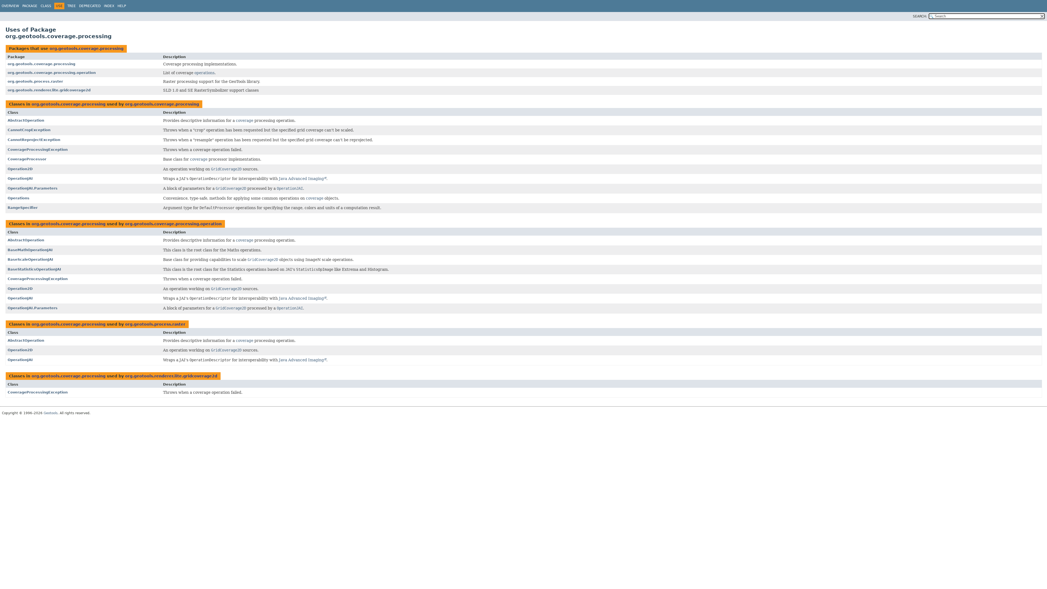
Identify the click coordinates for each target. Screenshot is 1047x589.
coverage (244, 120)
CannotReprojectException (34, 140)
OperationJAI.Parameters (33, 188)
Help (122, 6)
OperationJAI (20, 178)
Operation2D (20, 169)
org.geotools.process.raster (35, 81)
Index (109, 6)
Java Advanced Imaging (301, 178)
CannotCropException (29, 130)
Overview (10, 6)
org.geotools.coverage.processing (87, 48)
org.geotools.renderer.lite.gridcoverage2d (49, 90)
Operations (18, 198)
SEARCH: (920, 16)
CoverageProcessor (27, 159)
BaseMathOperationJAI (30, 250)
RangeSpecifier (23, 208)
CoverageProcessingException (38, 150)
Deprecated (90, 6)
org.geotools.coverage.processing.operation (52, 73)
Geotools (51, 413)
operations (204, 73)
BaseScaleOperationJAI (30, 259)
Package (29, 6)
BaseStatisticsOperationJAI (34, 269)
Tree (71, 6)
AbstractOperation (26, 120)
